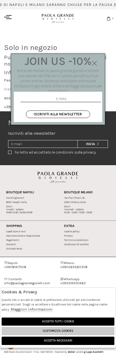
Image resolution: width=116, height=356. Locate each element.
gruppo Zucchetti (94, 352)
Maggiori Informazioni (32, 309)
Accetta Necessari (58, 340)
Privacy (68, 235)
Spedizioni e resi (16, 231)
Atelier (71, 352)
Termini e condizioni (76, 239)
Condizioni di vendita (76, 244)
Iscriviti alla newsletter (58, 114)
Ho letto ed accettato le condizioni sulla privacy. (55, 152)
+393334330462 (73, 281)
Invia (91, 144)
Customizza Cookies (58, 331)
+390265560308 (73, 265)
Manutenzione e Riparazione (23, 235)
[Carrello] (108, 18)
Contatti (11, 244)
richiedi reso (14, 248)
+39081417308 (15, 265)
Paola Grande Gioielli (58, 18)
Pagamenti (12, 239)
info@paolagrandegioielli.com (27, 281)
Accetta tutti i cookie (58, 321)
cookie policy (71, 231)
